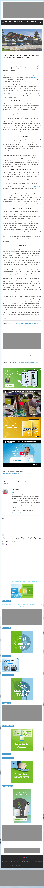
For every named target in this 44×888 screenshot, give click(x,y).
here (26, 471)
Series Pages (15, 23)
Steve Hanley (8, 60)
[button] (11, 21)
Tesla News (33, 21)
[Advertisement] (23, 10)
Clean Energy (8, 21)
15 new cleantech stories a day (26, 362)
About (22, 23)
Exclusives (7, 23)
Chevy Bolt (33, 195)
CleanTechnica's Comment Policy (11, 473)
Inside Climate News (34, 77)
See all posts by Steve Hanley (19, 512)
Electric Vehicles (18, 21)
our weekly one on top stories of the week (12, 364)
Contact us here (17, 357)
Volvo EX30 (33, 187)
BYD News (27, 21)
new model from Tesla (8, 195)
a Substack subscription (27, 65)
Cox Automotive (7, 159)
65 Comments (13, 60)
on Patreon (35, 65)
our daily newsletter (24, 325)
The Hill (8, 142)
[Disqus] (22, 531)
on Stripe (5, 67)
